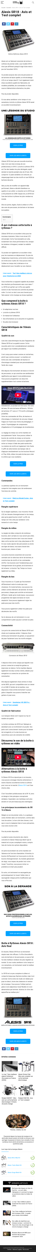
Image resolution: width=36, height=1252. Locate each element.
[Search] (33, 2)
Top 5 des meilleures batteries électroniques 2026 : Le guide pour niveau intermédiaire (21, 1213)
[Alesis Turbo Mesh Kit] (3, 1165)
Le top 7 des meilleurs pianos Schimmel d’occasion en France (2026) (9, 1077)
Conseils (8, 7)
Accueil (3, 7)
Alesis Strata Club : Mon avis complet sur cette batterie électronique (25, 1077)
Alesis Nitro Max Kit (14, 1158)
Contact (9, 1249)
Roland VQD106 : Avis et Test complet (25, 1099)
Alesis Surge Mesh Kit (15, 1172)
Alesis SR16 (23, 785)
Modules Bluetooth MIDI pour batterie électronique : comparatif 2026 (21, 1234)
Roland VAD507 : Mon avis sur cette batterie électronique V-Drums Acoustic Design (9, 1101)
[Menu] (2, 2)
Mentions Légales (17, 1249)
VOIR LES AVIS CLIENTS (18, 155)
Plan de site (26, 1249)
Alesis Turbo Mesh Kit (15, 1165)
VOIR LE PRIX (18, 145)
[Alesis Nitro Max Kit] (3, 1157)
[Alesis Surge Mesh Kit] (3, 1172)
